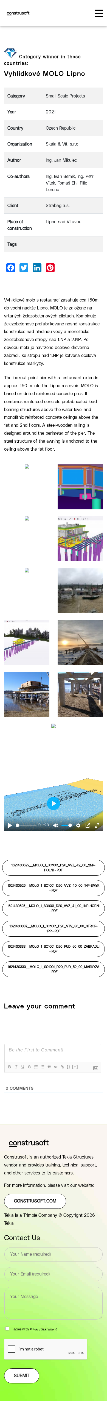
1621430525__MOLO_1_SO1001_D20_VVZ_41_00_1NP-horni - (53, 908)
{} (69, 1067)
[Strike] (29, 1067)
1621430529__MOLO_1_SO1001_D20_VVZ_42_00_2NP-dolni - (53, 868)
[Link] (62, 1067)
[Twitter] (23, 267)
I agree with (34, 1329)
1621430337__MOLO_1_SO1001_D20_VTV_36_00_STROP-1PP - (54, 929)
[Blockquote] (49, 1067)
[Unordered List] (42, 1067)
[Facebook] (10, 267)
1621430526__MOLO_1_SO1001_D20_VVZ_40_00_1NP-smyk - (53, 888)
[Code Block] (55, 1067)
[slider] (26, 825)
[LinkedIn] (37, 267)
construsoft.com (35, 1201)
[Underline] (22, 1067)
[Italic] (16, 1067)
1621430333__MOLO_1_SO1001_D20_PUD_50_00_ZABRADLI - (54, 949)
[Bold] (9, 1067)
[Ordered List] (35, 1067)
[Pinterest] (50, 267)
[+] (75, 1067)
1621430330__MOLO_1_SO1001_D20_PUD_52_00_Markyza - (53, 969)
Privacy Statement (43, 1329)
